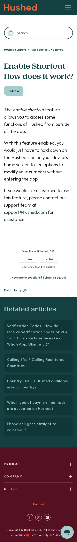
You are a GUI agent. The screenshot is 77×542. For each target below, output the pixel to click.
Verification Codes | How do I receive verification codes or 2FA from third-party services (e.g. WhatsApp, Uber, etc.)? (37, 335)
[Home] (38, 505)
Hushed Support (15, 49)
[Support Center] (30, 519)
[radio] (28, 259)
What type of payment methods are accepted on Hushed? (36, 405)
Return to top (13, 290)
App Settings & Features (47, 49)
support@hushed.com (25, 212)
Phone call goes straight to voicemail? (31, 427)
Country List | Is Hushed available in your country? (37, 384)
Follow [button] (13, 91)
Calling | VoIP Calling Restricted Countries (36, 362)
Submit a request (54, 277)
